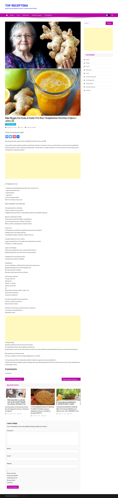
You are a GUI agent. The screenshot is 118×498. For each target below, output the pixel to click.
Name (9, 448)
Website (9, 463)
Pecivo (88, 66)
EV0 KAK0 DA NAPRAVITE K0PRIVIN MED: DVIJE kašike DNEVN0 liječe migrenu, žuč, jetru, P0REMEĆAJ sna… (67, 409)
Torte (18, 15)
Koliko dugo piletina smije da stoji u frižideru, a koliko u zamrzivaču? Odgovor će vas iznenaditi (16, 379)
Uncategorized (90, 80)
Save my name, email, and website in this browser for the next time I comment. (12, 478)
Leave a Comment (31, 127)
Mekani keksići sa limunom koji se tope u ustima (72, 379)
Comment (10, 430)
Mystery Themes (22, 496)
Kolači (12, 15)
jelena (21, 127)
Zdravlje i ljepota (37, 15)
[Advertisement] (43, 166)
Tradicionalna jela (91, 76)
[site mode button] (108, 15)
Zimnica (88, 90)
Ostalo (88, 63)
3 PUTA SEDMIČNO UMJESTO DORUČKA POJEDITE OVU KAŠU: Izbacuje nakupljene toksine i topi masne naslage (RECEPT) (42, 410)
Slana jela (26, 15)
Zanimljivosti (48, 15)
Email (9, 456)
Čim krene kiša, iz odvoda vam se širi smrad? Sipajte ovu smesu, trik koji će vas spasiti (17, 409)
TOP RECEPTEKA (16, 5)
